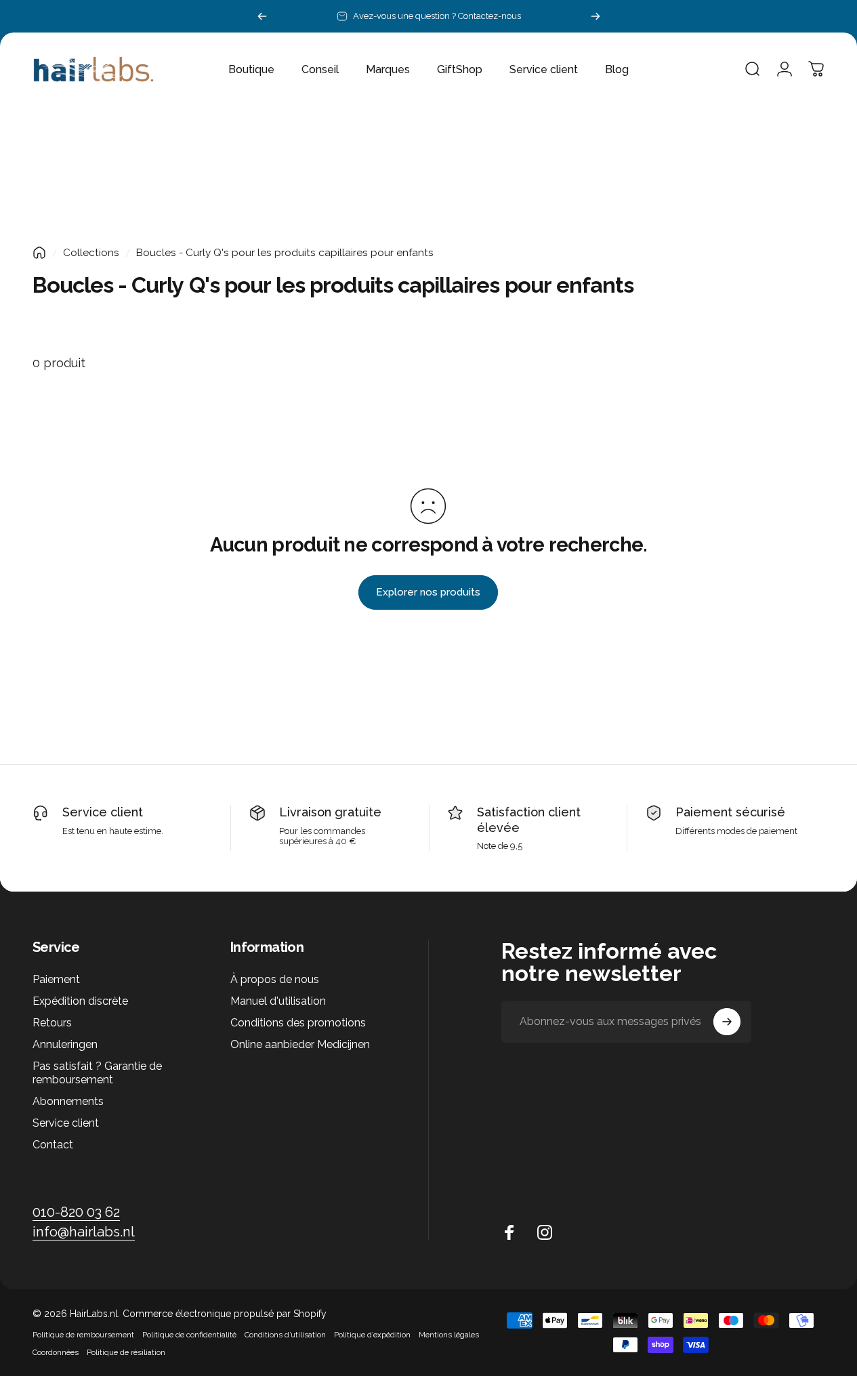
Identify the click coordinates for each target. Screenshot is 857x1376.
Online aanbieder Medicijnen (300, 1044)
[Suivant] (595, 16)
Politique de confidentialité (189, 1334)
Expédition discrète (80, 1001)
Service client (102, 812)
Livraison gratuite (330, 812)
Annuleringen (65, 1044)
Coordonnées (56, 1352)
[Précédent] (262, 16)
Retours (52, 1022)
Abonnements (68, 1101)
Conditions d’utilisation (285, 1334)
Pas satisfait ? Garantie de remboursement (97, 1073)
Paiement (56, 979)
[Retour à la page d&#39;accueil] (39, 252)
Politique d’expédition (372, 1334)
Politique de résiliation (126, 1352)
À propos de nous (274, 979)
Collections (91, 253)
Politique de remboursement (83, 1334)
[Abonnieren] (726, 1021)
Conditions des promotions (298, 1022)
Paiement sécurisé (730, 812)
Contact (53, 1145)
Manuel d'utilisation (278, 1001)
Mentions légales (449, 1334)
